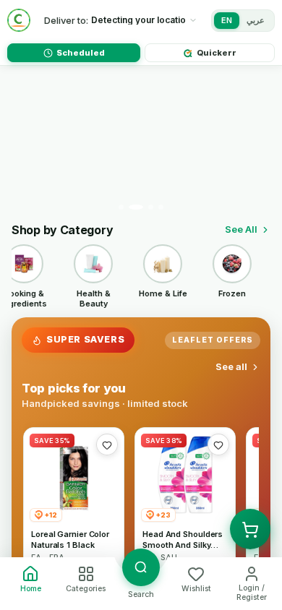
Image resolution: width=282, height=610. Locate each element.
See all (231, 366)
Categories (86, 588)
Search (141, 594)
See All (241, 229)
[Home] (18, 20)
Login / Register (251, 592)
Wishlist (196, 588)
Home (30, 588)
